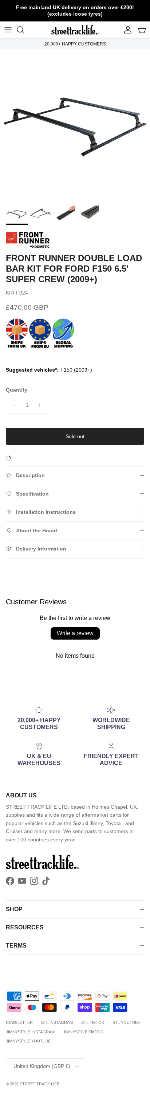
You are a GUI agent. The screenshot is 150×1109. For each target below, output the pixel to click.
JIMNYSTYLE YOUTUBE (28, 1041)
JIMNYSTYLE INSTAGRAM (30, 1032)
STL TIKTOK (92, 1022)
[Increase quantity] (41, 405)
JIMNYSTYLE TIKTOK (83, 1032)
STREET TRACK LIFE (39, 1084)
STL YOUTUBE (126, 1022)
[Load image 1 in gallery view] (75, 124)
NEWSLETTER (19, 1022)
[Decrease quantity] (12, 405)
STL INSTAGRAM (57, 1022)
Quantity (16, 390)
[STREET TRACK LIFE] (75, 30)
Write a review (75, 633)
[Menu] (8, 30)
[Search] (24, 30)
